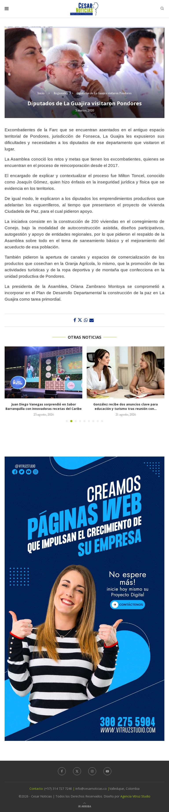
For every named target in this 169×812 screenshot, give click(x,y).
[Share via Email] (91, 320)
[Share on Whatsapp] (86, 320)
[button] (10, 384)
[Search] (162, 9)
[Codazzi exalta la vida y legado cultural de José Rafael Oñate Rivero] (125, 372)
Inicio (40, 93)
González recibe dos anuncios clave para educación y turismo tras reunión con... (43, 406)
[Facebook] (62, 771)
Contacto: (36, 788)
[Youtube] (107, 771)
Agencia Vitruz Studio (135, 796)
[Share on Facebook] (74, 320)
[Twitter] (77, 771)
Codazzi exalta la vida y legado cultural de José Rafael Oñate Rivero (125, 406)
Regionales (61, 93)
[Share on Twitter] (80, 320)
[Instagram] (92, 771)
